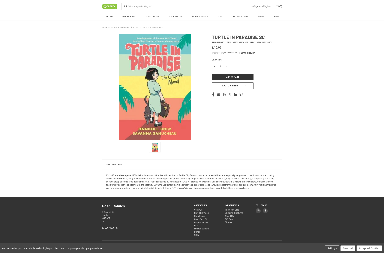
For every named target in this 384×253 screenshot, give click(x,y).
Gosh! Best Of (175, 16)
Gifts (276, 16)
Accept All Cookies (369, 248)
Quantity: (217, 60)
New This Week (129, 16)
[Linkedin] (235, 94)
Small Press (152, 16)
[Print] (224, 94)
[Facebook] (213, 94)
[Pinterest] (241, 94)
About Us (229, 216)
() (280, 6)
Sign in (257, 6)
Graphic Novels (200, 16)
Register (267, 6)
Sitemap (229, 222)
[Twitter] (229, 94)
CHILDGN (109, 16)
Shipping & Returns (234, 213)
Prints (261, 16)
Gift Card (229, 219)
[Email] (218, 94)
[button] (247, 53)
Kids (220, 16)
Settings (332, 248)
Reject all (348, 248)
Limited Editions (240, 16)
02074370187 (111, 227)
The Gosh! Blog (232, 210)
